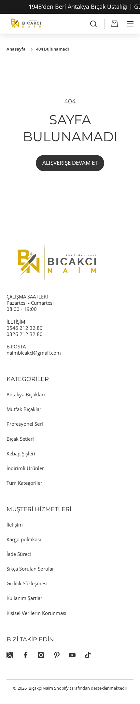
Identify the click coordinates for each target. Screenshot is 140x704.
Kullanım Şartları (25, 598)
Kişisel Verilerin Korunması (36, 613)
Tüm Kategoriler (24, 483)
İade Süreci (19, 554)
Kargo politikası (24, 539)
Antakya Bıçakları (26, 394)
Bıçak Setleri (20, 439)
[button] (114, 24)
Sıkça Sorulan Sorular (30, 568)
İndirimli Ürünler (25, 468)
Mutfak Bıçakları (25, 409)
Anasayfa (16, 49)
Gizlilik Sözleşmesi (27, 583)
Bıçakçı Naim (41, 688)
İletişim (15, 524)
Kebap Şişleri (21, 453)
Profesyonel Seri (25, 424)
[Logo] (26, 24)
